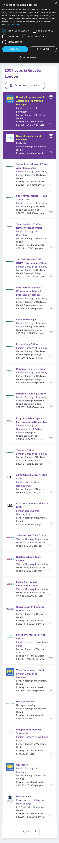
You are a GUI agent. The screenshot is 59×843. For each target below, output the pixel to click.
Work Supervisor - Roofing (31, 670)
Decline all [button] (43, 49)
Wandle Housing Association (32, 539)
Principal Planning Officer (31, 369)
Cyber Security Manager (30, 607)
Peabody (21, 143)
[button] (29, 57)
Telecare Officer (25, 450)
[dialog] (29, 31)
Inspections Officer (27, 344)
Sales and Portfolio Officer (31, 535)
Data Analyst (23, 796)
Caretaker (22, 764)
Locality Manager (26, 319)
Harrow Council (24, 610)
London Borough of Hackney (31, 171)
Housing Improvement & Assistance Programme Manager (30, 101)
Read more (15, 24)
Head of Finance (25, 701)
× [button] (55, 3)
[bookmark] (51, 124)
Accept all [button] (15, 49)
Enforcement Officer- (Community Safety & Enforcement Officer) (29, 291)
